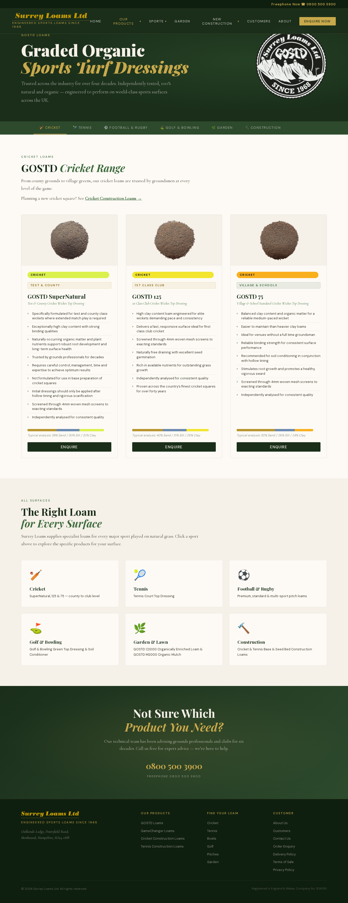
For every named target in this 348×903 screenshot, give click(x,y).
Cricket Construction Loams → (113, 198)
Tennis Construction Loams (162, 846)
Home (95, 21)
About (285, 21)
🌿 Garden (222, 127)
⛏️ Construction (263, 127)
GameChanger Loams (158, 831)
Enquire (69, 447)
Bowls (211, 838)
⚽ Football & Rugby (126, 127)
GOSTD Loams (152, 823)
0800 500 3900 (174, 765)
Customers (259, 21)
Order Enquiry (284, 846)
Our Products (127, 21)
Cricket (212, 823)
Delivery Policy (284, 854)
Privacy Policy (283, 870)
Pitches (213, 854)
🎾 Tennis (82, 127)
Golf (210, 846)
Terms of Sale (283, 862)
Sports (158, 21)
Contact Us (282, 838)
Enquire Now (317, 21)
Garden (182, 21)
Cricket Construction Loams (163, 838)
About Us (280, 823)
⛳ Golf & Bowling (179, 127)
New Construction (220, 21)
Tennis (212, 831)
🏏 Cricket (50, 127)
